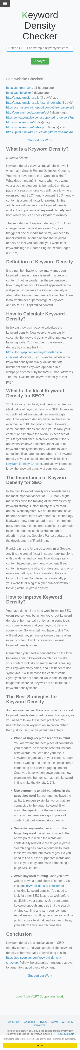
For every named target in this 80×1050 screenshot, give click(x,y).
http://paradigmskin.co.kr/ (23, 97)
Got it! (40, 1045)
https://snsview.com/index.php (26, 127)
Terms (54, 1021)
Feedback (29, 1021)
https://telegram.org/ (19, 87)
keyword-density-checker (42, 885)
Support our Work (40, 140)
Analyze (40, 61)
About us (13, 1021)
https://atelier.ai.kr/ (18, 92)
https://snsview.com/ (20, 122)
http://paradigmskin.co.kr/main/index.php (34, 102)
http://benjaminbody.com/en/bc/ (27, 112)
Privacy (42, 1021)
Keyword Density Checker (24, 463)
